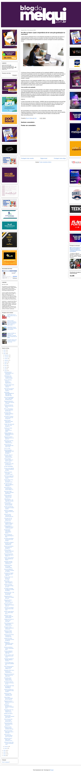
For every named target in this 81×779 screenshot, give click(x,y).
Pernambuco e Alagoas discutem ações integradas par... (9, 543)
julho (5, 363)
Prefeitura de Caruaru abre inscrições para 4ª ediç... (8, 406)
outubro (6, 358)
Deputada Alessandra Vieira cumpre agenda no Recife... (9, 402)
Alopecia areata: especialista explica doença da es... (8, 421)
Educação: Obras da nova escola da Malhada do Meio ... (8, 456)
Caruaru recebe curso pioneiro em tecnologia (8, 578)
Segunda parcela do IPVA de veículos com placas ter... (9, 437)
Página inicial (43, 158)
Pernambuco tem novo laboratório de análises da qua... (8, 710)
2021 (4, 750)
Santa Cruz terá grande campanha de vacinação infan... (9, 635)
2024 (4, 350)
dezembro (6, 355)
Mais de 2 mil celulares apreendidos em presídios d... (8, 547)
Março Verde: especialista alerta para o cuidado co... (8, 581)
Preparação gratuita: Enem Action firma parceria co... (8, 724)
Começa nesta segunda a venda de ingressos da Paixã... (9, 469)
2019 (4, 753)
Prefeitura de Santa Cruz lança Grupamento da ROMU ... (8, 430)
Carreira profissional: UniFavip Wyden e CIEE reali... (8, 652)
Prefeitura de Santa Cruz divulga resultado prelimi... (8, 566)
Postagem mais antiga (60, 158)
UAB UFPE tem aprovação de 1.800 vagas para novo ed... (9, 500)
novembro (6, 356)
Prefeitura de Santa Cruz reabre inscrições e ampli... (8, 473)
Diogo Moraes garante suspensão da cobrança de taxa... (8, 441)
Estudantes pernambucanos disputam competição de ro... (9, 706)
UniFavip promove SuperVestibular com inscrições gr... (8, 373)
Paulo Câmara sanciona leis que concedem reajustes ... (9, 389)
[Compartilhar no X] (42, 118)
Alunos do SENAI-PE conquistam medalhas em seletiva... (9, 570)
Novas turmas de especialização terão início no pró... (8, 445)
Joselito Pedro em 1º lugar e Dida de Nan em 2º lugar (12, 315)
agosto (5, 362)
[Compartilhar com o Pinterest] (45, 118)
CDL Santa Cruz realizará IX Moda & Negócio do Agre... (8, 523)
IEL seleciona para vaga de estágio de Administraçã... (9, 686)
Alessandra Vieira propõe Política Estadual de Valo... (8, 679)
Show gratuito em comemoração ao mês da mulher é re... (9, 488)
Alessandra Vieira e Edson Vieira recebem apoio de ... (9, 604)
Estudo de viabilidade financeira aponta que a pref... (9, 511)
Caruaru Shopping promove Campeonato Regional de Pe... (8, 381)
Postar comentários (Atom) (45, 162)
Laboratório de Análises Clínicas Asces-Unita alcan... (9, 608)
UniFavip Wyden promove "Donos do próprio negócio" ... (8, 459)
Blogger (52, 770)
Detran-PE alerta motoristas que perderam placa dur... (9, 515)
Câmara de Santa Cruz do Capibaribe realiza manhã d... (9, 690)
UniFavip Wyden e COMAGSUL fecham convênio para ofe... (8, 527)
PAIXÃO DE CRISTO (8, 713)
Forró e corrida (7, 448)
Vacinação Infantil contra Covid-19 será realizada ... (9, 385)
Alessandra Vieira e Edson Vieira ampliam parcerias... (9, 597)
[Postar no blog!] (41, 118)
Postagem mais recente (27, 158)
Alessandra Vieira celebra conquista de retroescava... (9, 628)
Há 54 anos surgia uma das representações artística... (9, 477)
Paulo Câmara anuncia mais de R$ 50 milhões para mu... (8, 624)
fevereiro (6, 746)
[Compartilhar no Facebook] (43, 118)
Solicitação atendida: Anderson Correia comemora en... (8, 562)
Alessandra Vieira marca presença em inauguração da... (9, 671)
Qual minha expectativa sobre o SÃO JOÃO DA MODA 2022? (9, 398)
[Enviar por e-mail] (40, 118)
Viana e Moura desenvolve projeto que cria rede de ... (8, 698)
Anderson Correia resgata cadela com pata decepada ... (8, 616)
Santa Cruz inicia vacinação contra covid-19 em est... (8, 694)
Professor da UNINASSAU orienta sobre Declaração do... (8, 644)
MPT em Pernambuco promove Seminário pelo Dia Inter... (8, 410)
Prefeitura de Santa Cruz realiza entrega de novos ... (8, 585)
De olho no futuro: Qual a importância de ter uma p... (9, 656)
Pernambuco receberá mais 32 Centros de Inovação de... (8, 417)
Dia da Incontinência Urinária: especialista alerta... (9, 648)
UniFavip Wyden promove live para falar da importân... (8, 503)
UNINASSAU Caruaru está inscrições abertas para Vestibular (12, 328)
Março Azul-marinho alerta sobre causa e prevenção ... (8, 731)
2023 (4, 351)
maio (5, 367)
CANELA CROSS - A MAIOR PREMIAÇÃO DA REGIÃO (9, 434)
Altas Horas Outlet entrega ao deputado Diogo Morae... (9, 492)
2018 (4, 755)
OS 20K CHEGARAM (8, 466)
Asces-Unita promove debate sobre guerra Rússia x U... (8, 555)
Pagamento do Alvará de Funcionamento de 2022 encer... (9, 675)
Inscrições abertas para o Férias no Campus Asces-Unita (12, 340)
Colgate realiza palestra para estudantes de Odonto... (9, 558)
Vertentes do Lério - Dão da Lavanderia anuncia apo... (9, 593)
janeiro (5, 748)
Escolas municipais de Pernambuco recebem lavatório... (9, 507)
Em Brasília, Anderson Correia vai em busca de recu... (9, 682)
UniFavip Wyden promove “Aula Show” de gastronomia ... (9, 551)
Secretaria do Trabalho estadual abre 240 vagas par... (8, 574)
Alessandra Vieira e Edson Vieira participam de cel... (8, 739)
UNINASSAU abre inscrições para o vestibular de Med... (8, 377)
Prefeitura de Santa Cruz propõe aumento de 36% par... (9, 639)
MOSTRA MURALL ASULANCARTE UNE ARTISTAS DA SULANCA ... (9, 452)
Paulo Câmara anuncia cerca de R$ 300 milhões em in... (8, 667)
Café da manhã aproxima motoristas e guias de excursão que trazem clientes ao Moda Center (11, 322)
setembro (6, 360)
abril (5, 368)
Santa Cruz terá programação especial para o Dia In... (9, 716)
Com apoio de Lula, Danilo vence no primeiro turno (8, 519)
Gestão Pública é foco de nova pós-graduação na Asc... (8, 480)
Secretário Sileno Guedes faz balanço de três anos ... (8, 413)
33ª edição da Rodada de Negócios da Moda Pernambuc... (9, 589)
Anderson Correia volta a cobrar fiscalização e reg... (8, 743)
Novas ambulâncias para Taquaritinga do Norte (8, 535)
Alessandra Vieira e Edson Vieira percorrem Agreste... (8, 601)
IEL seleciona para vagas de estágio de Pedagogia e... (8, 484)
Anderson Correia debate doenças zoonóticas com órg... (9, 728)
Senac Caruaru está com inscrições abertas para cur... (8, 720)
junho (5, 365)
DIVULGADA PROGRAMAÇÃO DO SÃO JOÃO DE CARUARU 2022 (9, 394)
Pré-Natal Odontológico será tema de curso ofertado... (9, 539)
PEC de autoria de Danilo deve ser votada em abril (8, 496)
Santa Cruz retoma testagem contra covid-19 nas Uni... (8, 631)
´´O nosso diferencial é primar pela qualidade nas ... (9, 663)
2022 (4, 353)
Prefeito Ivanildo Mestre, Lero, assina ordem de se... (9, 612)
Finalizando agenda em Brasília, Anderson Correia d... (9, 659)
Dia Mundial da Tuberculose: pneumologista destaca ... (7, 531)
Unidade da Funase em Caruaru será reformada (9, 620)
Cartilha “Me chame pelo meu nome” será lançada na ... (9, 425)
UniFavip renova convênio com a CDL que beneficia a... (8, 463)
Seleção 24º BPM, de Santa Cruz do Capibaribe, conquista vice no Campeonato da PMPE (12, 335)
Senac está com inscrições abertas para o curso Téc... (8, 735)
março (5, 370)
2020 (4, 752)
